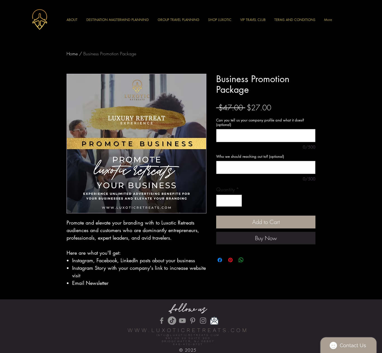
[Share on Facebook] (219, 260)
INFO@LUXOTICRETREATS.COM (188, 335)
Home (72, 54)
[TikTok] (172, 320)
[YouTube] (182, 320)
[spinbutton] (229, 200)
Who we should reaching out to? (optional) (250, 156)
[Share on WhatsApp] (241, 260)
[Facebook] (161, 320)
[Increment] (236, 200)
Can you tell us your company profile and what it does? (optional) (260, 122)
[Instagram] (203, 320)
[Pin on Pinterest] (230, 260)
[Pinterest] (192, 320)
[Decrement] (221, 200)
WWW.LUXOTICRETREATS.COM (188, 330)
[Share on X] (251, 260)
